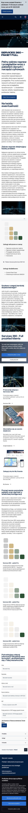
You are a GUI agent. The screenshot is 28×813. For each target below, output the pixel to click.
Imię (3, 665)
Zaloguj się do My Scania (12, 471)
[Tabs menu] (24, 219)
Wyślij (4, 725)
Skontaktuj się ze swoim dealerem (12, 430)
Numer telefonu (5, 692)
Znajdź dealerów (8, 446)
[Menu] (2, 17)
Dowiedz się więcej (7, 11)
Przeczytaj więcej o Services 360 (10, 391)
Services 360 (7, 403)
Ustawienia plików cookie (14, 809)
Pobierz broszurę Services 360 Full (15, 262)
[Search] (15, 17)
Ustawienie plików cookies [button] (14, 354)
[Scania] (25, 17)
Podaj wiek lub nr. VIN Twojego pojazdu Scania (13, 710)
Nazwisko (4, 674)
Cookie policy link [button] (14, 359)
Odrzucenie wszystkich (14, 803)
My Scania (6, 484)
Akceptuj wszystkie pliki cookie (14, 798)
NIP (2, 701)
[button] (14, 734)
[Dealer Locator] (20, 17)
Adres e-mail (5, 683)
